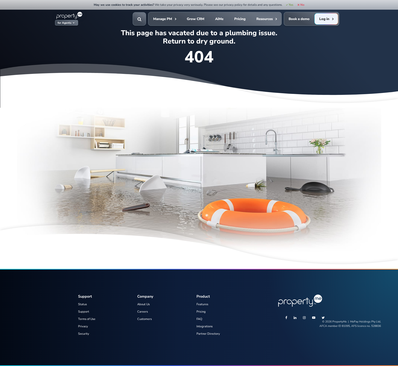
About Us (143, 304)
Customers (144, 319)
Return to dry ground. (199, 41)
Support (83, 312)
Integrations (204, 326)
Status (82, 304)
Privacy (83, 326)
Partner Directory (208, 334)
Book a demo (299, 19)
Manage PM (162, 19)
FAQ (199, 319)
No (302, 5)
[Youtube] (313, 318)
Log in (324, 19)
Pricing (240, 19)
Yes (291, 5)
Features (202, 304)
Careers (142, 312)
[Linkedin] (295, 318)
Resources (264, 19)
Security (83, 334)
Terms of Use (86, 319)
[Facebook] (286, 318)
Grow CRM (195, 19)
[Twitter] (323, 318)
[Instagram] (304, 318)
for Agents (64, 23)
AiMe (219, 19)
